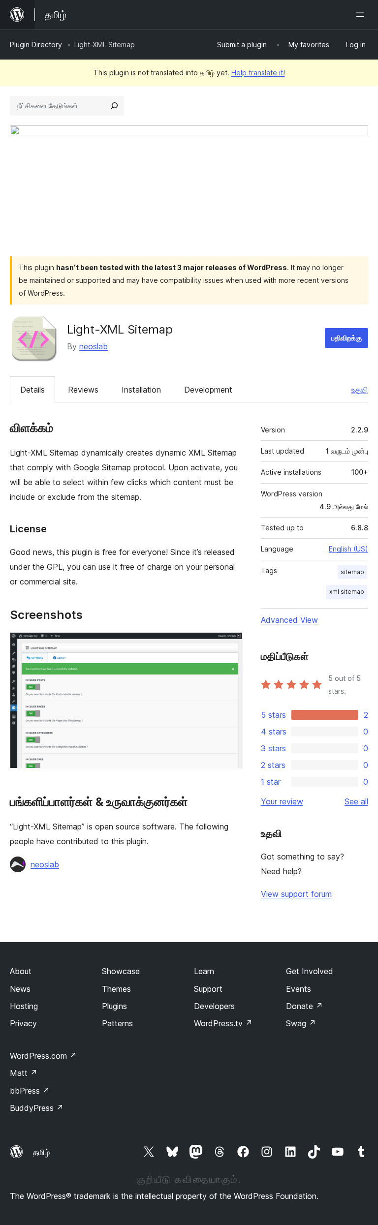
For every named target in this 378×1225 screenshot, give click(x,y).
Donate (304, 1006)
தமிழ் (41, 1152)
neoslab (93, 346)
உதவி (359, 390)
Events (298, 989)
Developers (214, 1006)
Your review (282, 801)
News (20, 989)
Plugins (114, 1006)
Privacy (23, 1023)
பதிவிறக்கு (346, 338)
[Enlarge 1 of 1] (229, 645)
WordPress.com (43, 1056)
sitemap (352, 572)
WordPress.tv (223, 1023)
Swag (301, 1023)
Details (32, 390)
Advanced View (289, 620)
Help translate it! (258, 72)
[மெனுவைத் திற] (362, 15)
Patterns (117, 1023)
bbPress (30, 1091)
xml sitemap (346, 591)
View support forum (296, 894)
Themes (116, 989)
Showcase (121, 971)
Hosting (24, 1006)
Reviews (83, 390)
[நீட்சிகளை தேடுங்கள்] (114, 106)
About (21, 971)
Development (208, 390)
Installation (141, 390)
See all (356, 801)
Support (208, 989)
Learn (204, 971)
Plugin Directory (36, 44)
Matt (23, 1073)
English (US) (348, 549)
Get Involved (309, 971)
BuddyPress (36, 1108)
